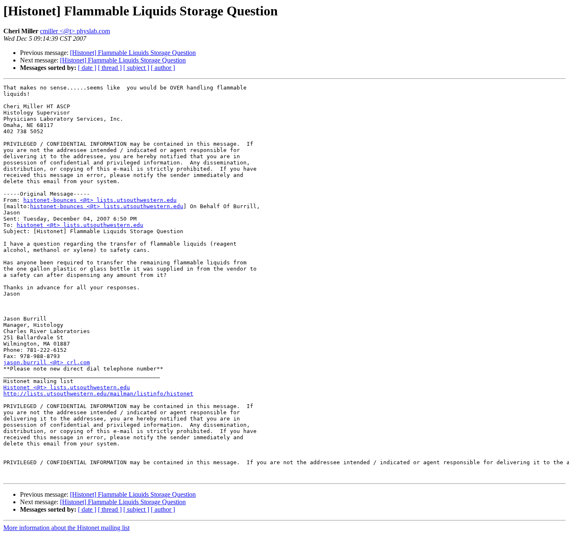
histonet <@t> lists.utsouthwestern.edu (80, 225)
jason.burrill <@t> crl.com (46, 362)
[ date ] (87, 67)
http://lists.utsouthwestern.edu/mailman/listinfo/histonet (98, 394)
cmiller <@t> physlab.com (75, 31)
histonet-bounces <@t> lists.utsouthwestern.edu (100, 200)
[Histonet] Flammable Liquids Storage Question (133, 52)
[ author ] (163, 67)
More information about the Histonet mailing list (66, 527)
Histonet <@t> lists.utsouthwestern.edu (66, 387)
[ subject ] (136, 67)
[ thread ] (110, 67)
